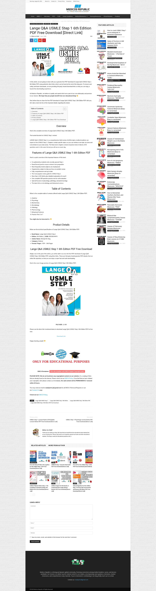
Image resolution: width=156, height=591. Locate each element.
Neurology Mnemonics (113, 91)
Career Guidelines (68, 16)
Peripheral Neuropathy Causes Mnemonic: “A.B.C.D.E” (114, 87)
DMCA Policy (76, 1)
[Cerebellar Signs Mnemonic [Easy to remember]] (101, 120)
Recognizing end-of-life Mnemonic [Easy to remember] (115, 152)
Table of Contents (37, 115)
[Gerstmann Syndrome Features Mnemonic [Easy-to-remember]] (101, 110)
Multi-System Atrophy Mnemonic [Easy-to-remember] (114, 173)
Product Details (36, 117)
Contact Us (53, 1)
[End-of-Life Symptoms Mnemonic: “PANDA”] (101, 164)
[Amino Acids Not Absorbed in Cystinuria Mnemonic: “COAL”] (101, 76)
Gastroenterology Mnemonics (115, 58)
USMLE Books (55, 21)
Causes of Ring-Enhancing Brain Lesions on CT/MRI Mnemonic (116, 239)
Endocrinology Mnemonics (114, 209)
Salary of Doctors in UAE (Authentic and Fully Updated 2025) (115, 43)
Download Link (61, 336)
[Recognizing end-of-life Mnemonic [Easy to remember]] (101, 153)
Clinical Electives (108, 16)
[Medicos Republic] (78, 8)
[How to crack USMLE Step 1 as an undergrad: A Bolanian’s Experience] (101, 33)
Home (32, 16)
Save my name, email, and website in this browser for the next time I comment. (54, 537)
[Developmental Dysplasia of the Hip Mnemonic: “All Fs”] (101, 66)
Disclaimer (69, 1)
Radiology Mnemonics (113, 222)
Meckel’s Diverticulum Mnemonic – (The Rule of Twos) (115, 54)
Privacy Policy (61, 1)
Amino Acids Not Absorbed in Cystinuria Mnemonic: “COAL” (116, 75)
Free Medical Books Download (42, 21)
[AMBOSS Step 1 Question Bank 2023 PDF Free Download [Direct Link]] (61, 456)
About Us (47, 1)
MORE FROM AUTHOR (56, 445)
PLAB (59, 16)
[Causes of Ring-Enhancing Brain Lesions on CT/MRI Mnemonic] (101, 240)
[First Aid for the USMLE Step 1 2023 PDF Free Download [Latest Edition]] (83, 456)
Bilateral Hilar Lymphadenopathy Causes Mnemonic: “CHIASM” (116, 218)
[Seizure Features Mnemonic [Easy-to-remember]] (101, 131)
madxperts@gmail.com (81, 580)
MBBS (38, 16)
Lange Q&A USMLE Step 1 (41, 400)
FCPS (53, 16)
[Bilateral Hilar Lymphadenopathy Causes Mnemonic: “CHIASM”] (101, 219)
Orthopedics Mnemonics (113, 67)
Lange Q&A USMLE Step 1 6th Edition (59, 400)
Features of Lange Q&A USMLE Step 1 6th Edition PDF (48, 113)
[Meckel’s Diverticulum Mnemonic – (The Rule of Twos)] (101, 55)
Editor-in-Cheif (35, 36)
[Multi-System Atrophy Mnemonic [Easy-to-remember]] (101, 174)
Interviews (47, 16)
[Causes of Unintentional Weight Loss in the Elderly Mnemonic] (101, 142)
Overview (34, 111)
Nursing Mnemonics (95, 16)
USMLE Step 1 (54, 23)
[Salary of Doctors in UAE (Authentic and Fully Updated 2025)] (101, 44)
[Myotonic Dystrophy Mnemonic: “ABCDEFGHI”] (101, 99)
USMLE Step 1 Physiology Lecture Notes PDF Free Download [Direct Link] (79, 420)
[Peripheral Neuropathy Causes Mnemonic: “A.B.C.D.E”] (101, 88)
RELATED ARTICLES (38, 445)
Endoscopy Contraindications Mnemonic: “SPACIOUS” (115, 184)
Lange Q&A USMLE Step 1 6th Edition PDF (80, 400)
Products (117, 16)
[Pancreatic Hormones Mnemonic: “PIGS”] (101, 208)
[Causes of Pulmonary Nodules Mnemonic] (101, 229)
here (112, 576)
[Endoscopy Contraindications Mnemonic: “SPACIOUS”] (101, 185)
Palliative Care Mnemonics (114, 145)
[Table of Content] (64, 108)
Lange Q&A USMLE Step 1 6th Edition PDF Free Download (49, 119)
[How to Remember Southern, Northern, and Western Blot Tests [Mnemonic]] (101, 196)
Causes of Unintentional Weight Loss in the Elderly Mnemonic (116, 141)
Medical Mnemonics (80, 16)
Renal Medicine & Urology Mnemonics (114, 80)
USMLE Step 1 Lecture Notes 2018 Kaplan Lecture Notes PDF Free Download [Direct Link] (43, 420)
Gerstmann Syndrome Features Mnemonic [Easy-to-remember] (116, 109)
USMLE (53, 462)
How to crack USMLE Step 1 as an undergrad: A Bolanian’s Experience (116, 32)
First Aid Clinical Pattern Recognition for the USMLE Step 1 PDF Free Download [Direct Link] (39, 466)
